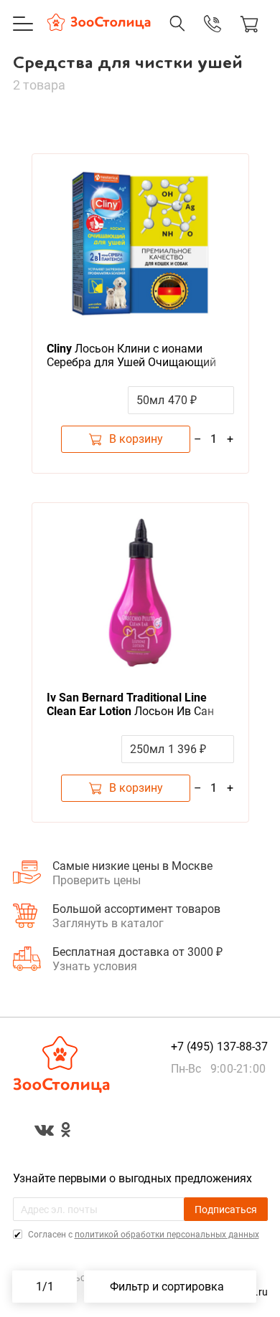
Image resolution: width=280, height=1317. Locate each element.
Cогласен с (142, 1235)
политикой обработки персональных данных (167, 1235)
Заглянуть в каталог (108, 923)
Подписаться (226, 1209)
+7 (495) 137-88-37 (197, 38)
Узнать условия (94, 966)
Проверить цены (96, 880)
